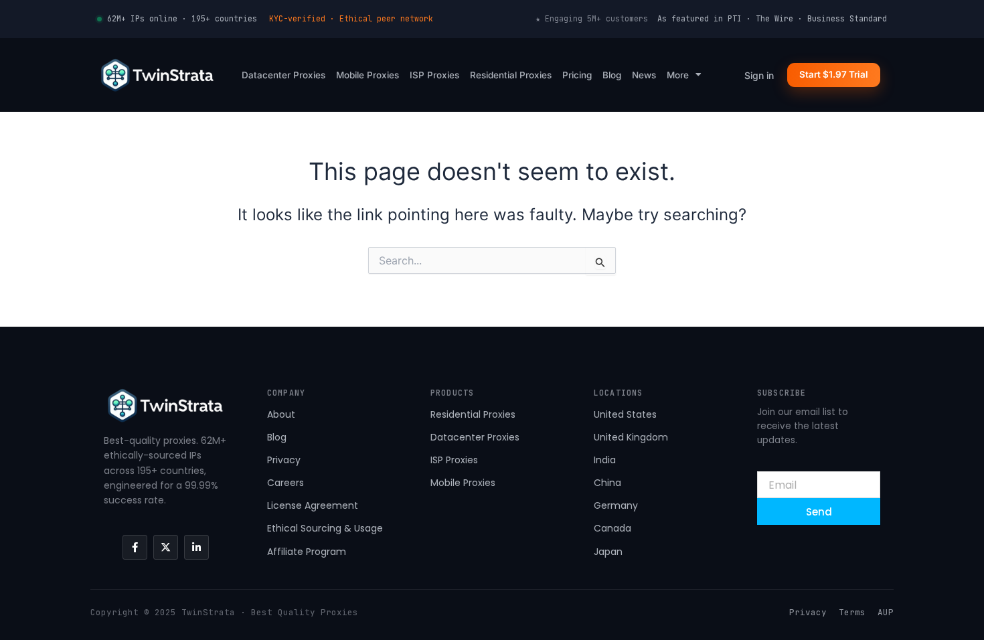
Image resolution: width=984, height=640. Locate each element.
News (644, 75)
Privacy (808, 612)
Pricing (577, 75)
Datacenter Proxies (283, 75)
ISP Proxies (434, 75)
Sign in (759, 75)
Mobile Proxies (367, 75)
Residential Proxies (511, 75)
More (678, 75)
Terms (852, 612)
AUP (886, 612)
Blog (611, 75)
